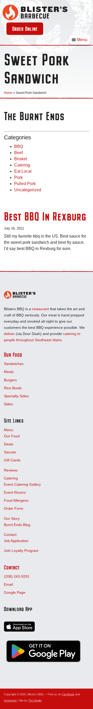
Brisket (20, 159)
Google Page (14, 592)
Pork (18, 177)
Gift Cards (12, 460)
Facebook (68, 694)
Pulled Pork (25, 183)
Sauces (10, 452)
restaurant (40, 309)
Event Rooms (15, 492)
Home (8, 93)
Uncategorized (27, 190)
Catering (22, 165)
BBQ (18, 146)
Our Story (12, 518)
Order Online (24, 28)
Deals (8, 444)
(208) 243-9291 (16, 576)
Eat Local (23, 171)
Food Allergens (16, 500)
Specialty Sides (16, 396)
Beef (18, 152)
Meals (9, 372)
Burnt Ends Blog (17, 525)
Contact (10, 534)
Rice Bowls (13, 388)
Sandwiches (14, 364)
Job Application (16, 541)
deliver (9, 334)
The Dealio (35, 700)
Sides (8, 404)
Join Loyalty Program (21, 550)
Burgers (10, 380)
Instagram (10, 700)
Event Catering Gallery (22, 484)
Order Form (13, 508)
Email (8, 584)
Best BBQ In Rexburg (45, 216)
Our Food (13, 355)
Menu (82, 39)
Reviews (11, 470)
